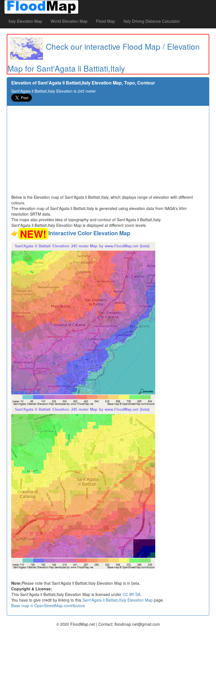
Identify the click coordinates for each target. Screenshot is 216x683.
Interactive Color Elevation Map (89, 233)
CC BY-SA (131, 594)
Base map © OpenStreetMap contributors (48, 605)
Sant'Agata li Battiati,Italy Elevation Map (117, 600)
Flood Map (105, 21)
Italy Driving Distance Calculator (151, 21)
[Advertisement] (108, 152)
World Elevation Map (69, 21)
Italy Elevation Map (25, 21)
